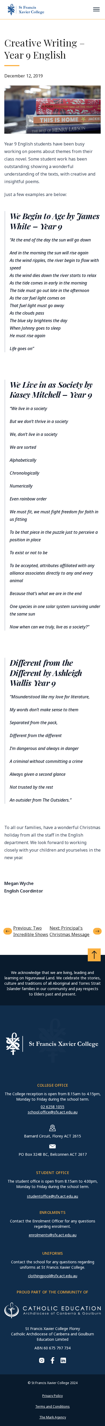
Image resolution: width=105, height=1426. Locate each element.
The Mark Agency (52, 1417)
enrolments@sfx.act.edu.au (52, 1234)
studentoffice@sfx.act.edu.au (52, 1196)
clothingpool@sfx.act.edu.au (52, 1275)
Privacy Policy (52, 1395)
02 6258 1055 (52, 1106)
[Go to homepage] (25, 9)
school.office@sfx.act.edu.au (53, 1112)
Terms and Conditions (52, 1406)
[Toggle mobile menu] (96, 9)
